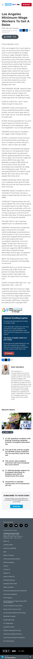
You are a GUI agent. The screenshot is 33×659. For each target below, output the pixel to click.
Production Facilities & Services (12, 634)
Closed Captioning (8, 620)
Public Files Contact (8, 538)
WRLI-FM (20, 536)
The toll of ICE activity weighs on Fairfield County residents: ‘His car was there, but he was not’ (17, 452)
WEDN (9, 535)
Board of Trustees (8, 555)
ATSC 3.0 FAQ (17, 538)
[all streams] (31, 657)
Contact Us (6, 569)
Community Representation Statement (15, 590)
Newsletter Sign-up (9, 580)
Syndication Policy (8, 627)
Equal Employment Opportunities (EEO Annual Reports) (15, 602)
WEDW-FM (6, 536)
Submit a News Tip (8, 576)
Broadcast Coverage (9, 616)
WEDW (13, 535)
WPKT (15, 536)
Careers (5, 566)
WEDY (17, 535)
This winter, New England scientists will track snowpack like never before (17, 463)
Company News (8, 544)
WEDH (5, 535)
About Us (6, 541)
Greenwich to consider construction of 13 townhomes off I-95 (17, 483)
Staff (4, 552)
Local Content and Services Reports (14, 637)
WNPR (11, 536)
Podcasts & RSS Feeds (10, 583)
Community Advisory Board (11, 559)
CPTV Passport (7, 598)
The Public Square (8, 641)
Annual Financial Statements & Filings (14, 613)
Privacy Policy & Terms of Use (12, 609)
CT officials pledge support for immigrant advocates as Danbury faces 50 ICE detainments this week (17, 473)
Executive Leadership (9, 548)
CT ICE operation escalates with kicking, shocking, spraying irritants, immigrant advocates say (18, 441)
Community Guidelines (10, 594)
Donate (27, 4)
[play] (3, 657)
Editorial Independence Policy (12, 630)
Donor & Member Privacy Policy (12, 605)
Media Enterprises (8, 562)
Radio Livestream (8, 587)
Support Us (6, 573)
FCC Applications (8, 623)
